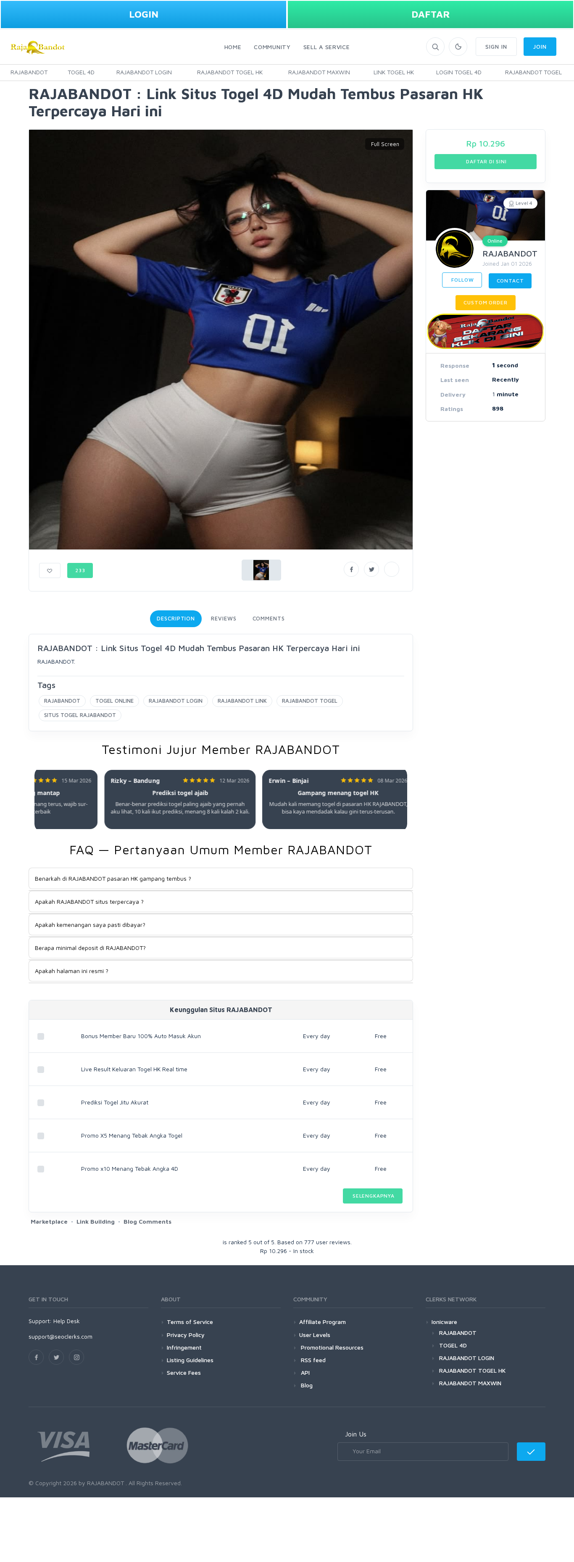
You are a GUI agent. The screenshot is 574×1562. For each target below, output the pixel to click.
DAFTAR (430, 14)
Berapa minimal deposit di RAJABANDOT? (90, 947)
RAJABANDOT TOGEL (533, 72)
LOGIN (143, 14)
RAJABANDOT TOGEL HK (230, 72)
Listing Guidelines (190, 1359)
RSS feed (312, 1359)
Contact (510, 280)
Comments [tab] (269, 618)
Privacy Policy (186, 1334)
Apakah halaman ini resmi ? (71, 970)
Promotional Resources (331, 1347)
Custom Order (485, 302)
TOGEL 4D (81, 72)
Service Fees (184, 1372)
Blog (306, 1385)
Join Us (355, 1434)
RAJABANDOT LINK (242, 700)
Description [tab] (176, 618)
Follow (462, 280)
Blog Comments (147, 1221)
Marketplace (49, 1221)
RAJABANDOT (29, 72)
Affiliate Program (322, 1321)
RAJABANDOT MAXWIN (319, 72)
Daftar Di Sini (485, 161)
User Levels (314, 1334)
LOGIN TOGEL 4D (459, 72)
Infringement (184, 1347)
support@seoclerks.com (60, 1336)
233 (80, 570)
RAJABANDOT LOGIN (144, 72)
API (304, 1372)
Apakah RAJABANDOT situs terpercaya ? (89, 901)
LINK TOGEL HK (394, 72)
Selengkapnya (373, 1196)
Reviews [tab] (223, 618)
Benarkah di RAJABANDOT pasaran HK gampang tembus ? (113, 878)
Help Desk (66, 1320)
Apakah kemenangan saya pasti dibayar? (90, 924)
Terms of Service (190, 1321)
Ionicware (444, 1321)
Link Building (95, 1221)
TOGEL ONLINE (114, 700)
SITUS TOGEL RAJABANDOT (80, 715)
